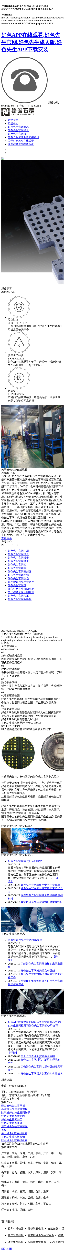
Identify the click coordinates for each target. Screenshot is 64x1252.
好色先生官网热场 (18, 578)
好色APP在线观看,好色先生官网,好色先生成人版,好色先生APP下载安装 (31, 42)
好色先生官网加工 (18, 595)
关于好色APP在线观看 (21, 140)
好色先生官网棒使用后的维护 (25, 861)
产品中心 (13, 123)
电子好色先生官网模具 (21, 592)
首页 (4, 1129)
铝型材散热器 (16, 1228)
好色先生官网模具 (18, 130)
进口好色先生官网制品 (14, 1126)
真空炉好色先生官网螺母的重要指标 (42, 902)
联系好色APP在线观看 (21, 144)
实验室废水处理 (37, 1242)
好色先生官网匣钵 (18, 575)
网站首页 (13, 120)
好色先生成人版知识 (13, 1136)
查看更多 (6, 538)
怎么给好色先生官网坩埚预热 (25, 940)
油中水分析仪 (16, 1242)
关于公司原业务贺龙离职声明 (38, 1056)
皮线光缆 (53, 1228)
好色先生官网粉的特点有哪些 (38, 970)
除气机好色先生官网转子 (15, 1112)
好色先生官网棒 (17, 568)
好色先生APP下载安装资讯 (23, 137)
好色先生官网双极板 (20, 599)
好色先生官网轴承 (18, 561)
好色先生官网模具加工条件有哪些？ (42, 1073)
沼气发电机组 (16, 1235)
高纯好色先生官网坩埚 (14, 1109)
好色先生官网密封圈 (20, 571)
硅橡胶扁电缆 (35, 1228)
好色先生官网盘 (17, 585)
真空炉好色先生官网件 (21, 582)
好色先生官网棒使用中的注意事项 (40, 884)
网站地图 (6, 1248)
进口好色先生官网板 (13, 1105)
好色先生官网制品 (18, 127)
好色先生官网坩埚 (18, 550)
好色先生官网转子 (18, 557)
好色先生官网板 (17, 133)
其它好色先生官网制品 (21, 588)
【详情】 (13, 1052)
